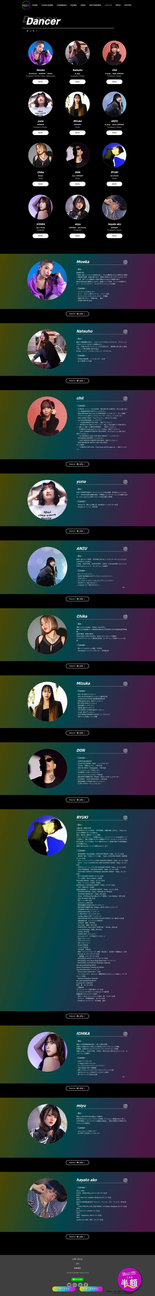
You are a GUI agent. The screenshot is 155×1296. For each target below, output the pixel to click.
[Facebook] (86, 1285)
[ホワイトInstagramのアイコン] (125, 262)
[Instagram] (75, 1285)
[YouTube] (69, 1285)
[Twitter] (80, 1285)
